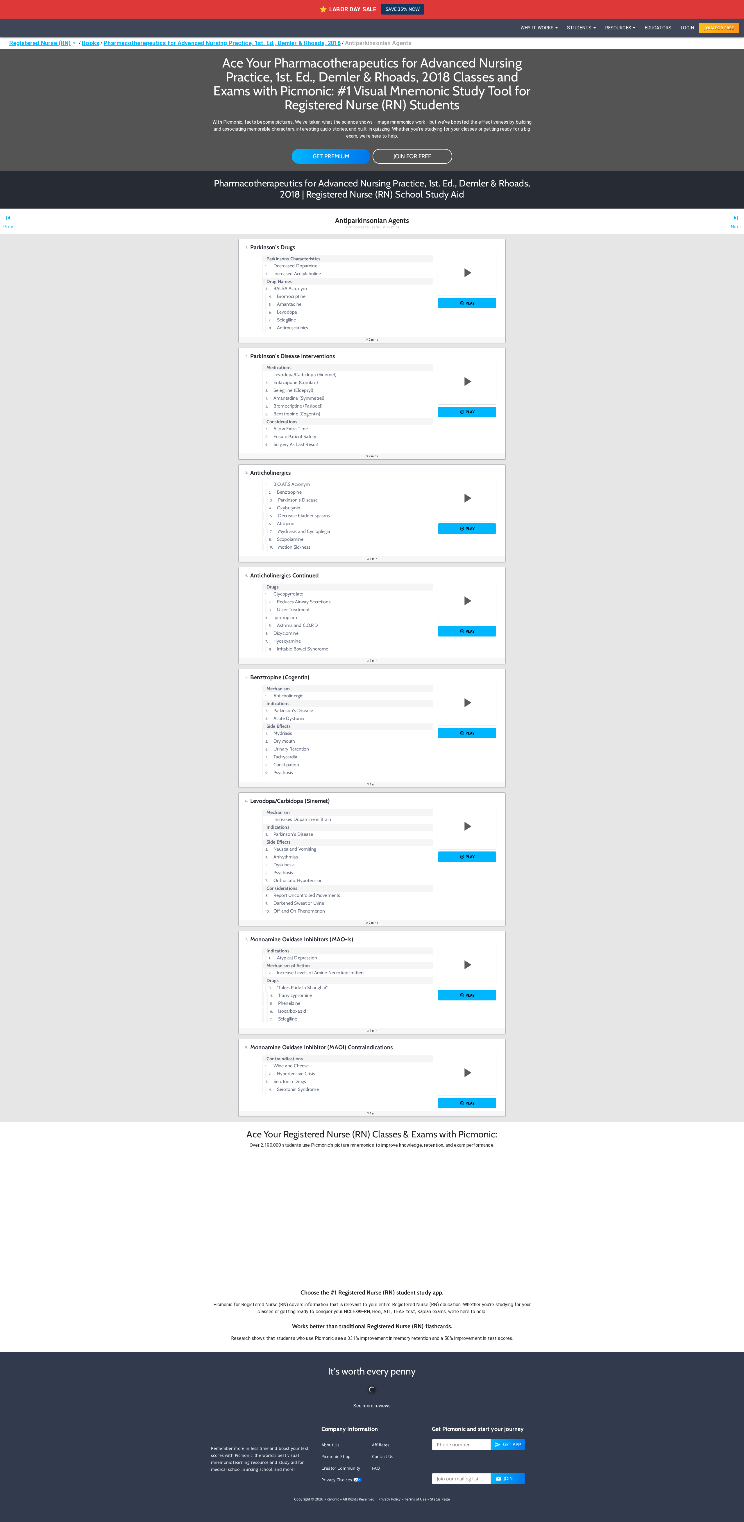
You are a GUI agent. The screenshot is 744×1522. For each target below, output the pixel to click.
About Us (330, 1445)
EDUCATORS (658, 28)
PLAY (470, 303)
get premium (331, 156)
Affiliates (381, 1445)
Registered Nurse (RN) (40, 43)
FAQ (376, 1468)
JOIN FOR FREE (412, 156)
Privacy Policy (389, 1499)
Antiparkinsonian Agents (378, 43)
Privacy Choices (337, 1479)
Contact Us (383, 1456)
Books (90, 43)
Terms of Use (415, 1499)
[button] (372, 1218)
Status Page (440, 1499)
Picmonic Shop (335, 1456)
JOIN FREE (719, 28)
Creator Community (340, 1468)
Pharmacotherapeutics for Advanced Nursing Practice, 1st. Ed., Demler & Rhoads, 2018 (222, 43)
